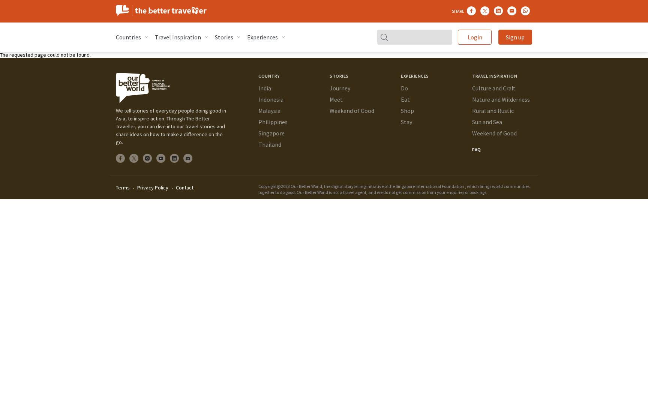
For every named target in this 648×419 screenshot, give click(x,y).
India (264, 88)
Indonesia (271, 99)
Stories (224, 37)
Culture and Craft (494, 88)
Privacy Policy (152, 188)
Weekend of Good (352, 110)
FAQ (476, 149)
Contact (185, 188)
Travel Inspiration (178, 37)
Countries (128, 37)
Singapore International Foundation (430, 186)
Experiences (262, 37)
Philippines (273, 122)
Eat (405, 99)
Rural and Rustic (493, 110)
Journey (340, 88)
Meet (336, 99)
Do (404, 88)
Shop (407, 110)
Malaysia (269, 110)
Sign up (515, 37)
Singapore (271, 133)
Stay (406, 122)
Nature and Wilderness (501, 99)
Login (475, 37)
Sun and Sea (487, 122)
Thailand (269, 144)
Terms (123, 188)
